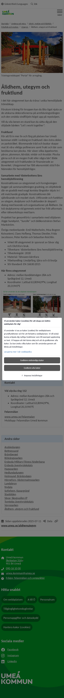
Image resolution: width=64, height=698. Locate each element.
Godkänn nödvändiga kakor (32, 360)
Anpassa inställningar (33, 375)
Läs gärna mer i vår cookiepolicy (18, 351)
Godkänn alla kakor (32, 368)
